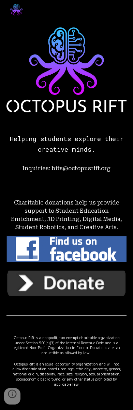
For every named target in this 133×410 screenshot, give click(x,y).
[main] (66, 144)
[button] (12, 396)
